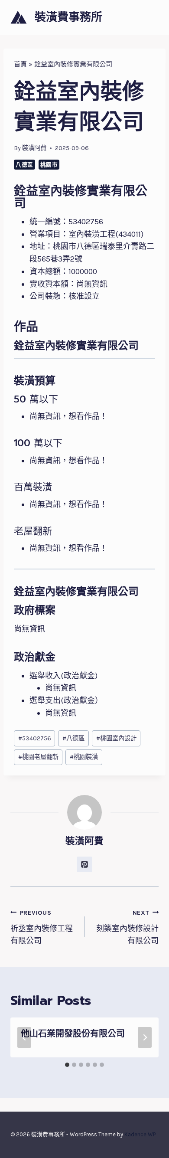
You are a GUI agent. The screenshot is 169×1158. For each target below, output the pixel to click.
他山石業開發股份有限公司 (73, 1033)
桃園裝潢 (84, 757)
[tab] (67, 1065)
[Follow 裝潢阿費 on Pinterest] (84, 864)
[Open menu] (151, 17)
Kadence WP (140, 1134)
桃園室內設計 (116, 738)
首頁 (20, 64)
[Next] (145, 1037)
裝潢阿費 (34, 148)
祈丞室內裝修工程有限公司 (41, 927)
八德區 (24, 164)
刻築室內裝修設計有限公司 (127, 927)
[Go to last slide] (24, 1037)
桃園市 (49, 164)
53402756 (34, 738)
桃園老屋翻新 (38, 757)
